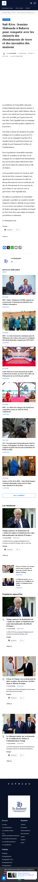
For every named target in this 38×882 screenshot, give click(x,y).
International (7, 8)
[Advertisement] (19, 77)
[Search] (31, 3)
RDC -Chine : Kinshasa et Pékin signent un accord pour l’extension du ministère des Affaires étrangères (18, 302)
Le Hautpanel (12, 53)
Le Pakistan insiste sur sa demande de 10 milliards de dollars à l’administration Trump (25, 582)
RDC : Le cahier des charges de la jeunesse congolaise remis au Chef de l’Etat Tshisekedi (18, 409)
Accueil (4, 12)
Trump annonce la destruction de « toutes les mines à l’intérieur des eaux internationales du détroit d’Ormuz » (18, 533)
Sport (28, 8)
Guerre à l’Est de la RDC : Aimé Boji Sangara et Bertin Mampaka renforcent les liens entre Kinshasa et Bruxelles (18, 483)
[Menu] (35, 3)
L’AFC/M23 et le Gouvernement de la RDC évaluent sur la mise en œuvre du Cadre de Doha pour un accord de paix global (18, 374)
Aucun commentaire (17, 56)
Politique (19, 8)
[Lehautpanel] (4, 3)
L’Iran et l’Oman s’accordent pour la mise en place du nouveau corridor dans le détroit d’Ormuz (25, 569)
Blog (9, 12)
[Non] (36, 874)
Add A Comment (19, 495)
